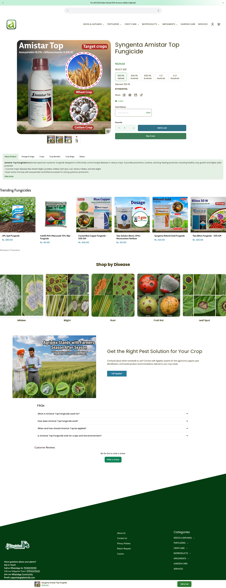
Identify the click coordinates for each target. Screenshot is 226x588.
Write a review (113, 459)
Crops (41, 156)
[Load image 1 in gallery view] (51, 139)
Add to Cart (184, 584)
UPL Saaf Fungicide (10, 236)
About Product (10, 156)
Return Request (124, 548)
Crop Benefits (54, 156)
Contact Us (122, 538)
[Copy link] (141, 95)
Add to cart (162, 128)
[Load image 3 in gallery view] (68, 139)
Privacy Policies (124, 543)
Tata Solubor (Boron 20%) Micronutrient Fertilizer (128, 237)
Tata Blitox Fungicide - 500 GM (207, 236)
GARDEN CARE (181, 563)
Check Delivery (120, 107)
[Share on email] (136, 95)
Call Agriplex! (117, 373)
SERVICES (178, 569)
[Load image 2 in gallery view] (59, 139)
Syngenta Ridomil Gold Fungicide (169, 236)
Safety (82, 156)
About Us (121, 533)
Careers (120, 554)
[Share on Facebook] (124, 95)
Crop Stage (70, 156)
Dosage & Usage (28, 156)
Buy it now (150, 136)
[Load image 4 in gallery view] (77, 139)
